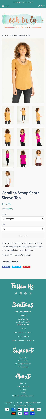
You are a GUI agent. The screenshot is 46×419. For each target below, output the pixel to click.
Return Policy (23, 361)
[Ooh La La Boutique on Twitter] (16, 294)
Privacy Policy (23, 367)
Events (23, 393)
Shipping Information (23, 364)
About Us (23, 383)
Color (4, 214)
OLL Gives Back (23, 386)
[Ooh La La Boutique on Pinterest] (25, 294)
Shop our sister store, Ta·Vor (23, 396)
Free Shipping (7, 208)
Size (3, 224)
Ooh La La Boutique (26, 403)
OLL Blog (23, 390)
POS (36, 403)
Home (4, 35)
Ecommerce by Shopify (23, 405)
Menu (6, 6)
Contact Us (23, 357)
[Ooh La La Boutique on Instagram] (30, 294)
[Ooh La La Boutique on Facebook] (20, 294)
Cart (42, 6)
